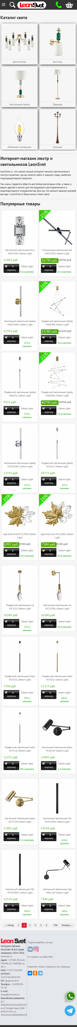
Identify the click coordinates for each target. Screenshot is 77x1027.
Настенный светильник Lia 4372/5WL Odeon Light (57, 607)
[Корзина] (66, 5)
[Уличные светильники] (57, 127)
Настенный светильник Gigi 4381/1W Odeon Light (57, 891)
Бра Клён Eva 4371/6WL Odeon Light (57, 536)
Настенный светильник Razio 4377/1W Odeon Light (20, 820)
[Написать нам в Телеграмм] (70, 1011)
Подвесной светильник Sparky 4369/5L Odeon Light (20, 394)
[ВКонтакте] (30, 973)
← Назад (9, 925)
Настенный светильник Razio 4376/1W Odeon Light (57, 749)
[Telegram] (40, 973)
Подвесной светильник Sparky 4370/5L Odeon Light (57, 465)
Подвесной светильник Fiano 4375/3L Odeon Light (20, 749)
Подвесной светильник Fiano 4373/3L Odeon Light (20, 678)
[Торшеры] (57, 84)
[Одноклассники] (35, 973)
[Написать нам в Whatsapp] (70, 997)
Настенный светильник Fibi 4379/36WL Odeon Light (20, 891)
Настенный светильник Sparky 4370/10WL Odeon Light (20, 465)
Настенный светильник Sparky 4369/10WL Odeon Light (20, 323)
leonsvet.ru (6, 956)
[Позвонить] (57, 5)
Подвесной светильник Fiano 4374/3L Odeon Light (57, 678)
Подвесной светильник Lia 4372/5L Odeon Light (20, 607)
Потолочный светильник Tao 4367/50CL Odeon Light (57, 252)
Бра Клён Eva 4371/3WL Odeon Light (20, 536)
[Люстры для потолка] (19, 41)
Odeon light (27, 266)
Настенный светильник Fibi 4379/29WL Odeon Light (57, 820)
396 (56, 925)
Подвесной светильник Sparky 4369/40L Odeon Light (57, 323)
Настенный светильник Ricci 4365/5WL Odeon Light (20, 252)
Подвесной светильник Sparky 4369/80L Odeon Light (57, 394)
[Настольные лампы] (19, 84)
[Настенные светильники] (57, 41)
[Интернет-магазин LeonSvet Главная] (35, 5)
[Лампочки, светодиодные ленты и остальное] (19, 127)
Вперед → (67, 925)
